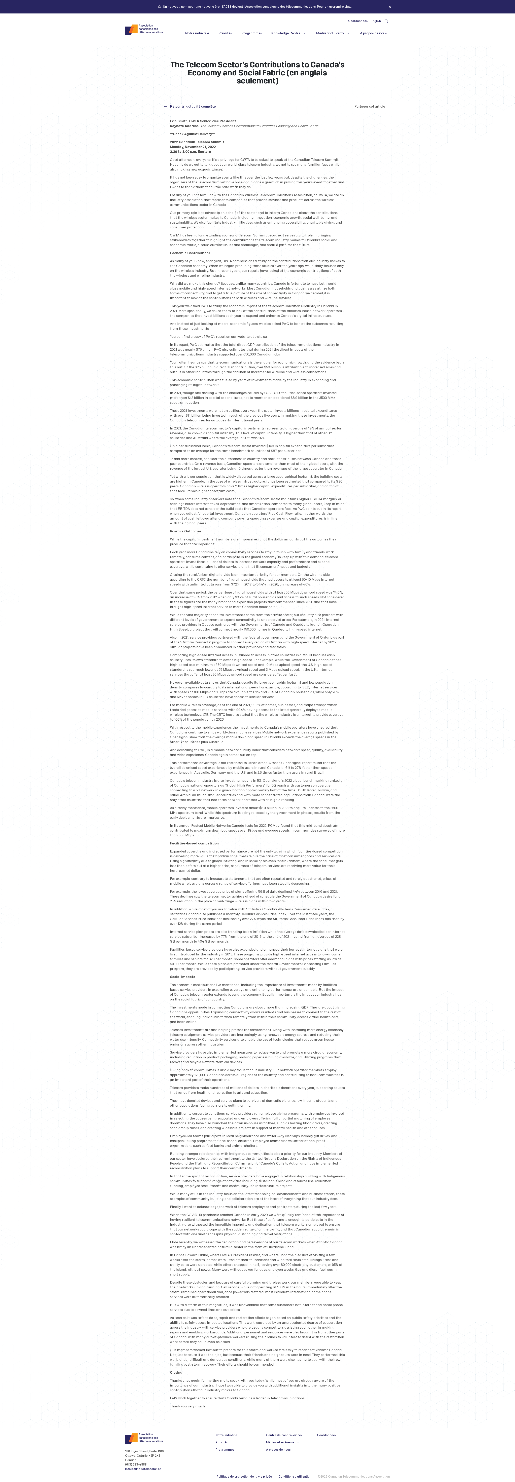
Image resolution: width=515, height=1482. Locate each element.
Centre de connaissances (284, 1435)
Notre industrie (197, 33)
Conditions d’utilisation (294, 1476)
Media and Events (330, 33)
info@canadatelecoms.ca (143, 1469)
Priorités (225, 33)
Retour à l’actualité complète (193, 106)
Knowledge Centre (285, 33)
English (376, 21)
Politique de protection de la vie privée (244, 1476)
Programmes (251, 33)
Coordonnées (358, 21)
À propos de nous (373, 33)
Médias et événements (282, 1442)
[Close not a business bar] (389, 6)
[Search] (386, 21)
